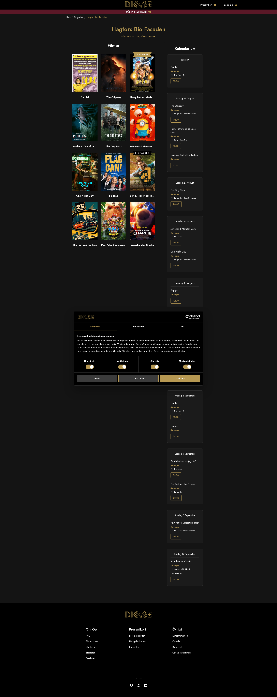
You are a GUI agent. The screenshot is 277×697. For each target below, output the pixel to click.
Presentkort (134, 647)
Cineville (176, 641)
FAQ (88, 635)
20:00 (176, 204)
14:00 (176, 119)
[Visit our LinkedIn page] (145, 687)
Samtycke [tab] (95, 326)
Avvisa (97, 378)
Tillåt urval (138, 378)
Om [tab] (182, 326)
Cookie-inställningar (181, 652)
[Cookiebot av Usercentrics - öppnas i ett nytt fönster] (187, 317)
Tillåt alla (180, 378)
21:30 (175, 165)
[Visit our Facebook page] (131, 687)
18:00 (176, 146)
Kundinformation (180, 635)
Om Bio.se (91, 647)
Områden (90, 658)
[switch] (122, 367)
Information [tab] (138, 326)
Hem (68, 17)
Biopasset (177, 647)
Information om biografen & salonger (138, 36)
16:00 (176, 475)
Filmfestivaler (92, 641)
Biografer (78, 17)
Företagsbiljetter (137, 635)
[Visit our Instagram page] (138, 687)
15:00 (176, 242)
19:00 (176, 81)
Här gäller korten (137, 641)
